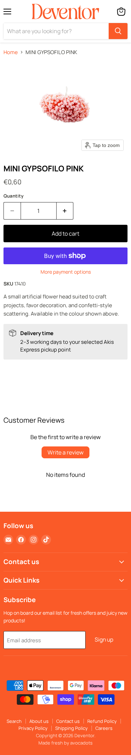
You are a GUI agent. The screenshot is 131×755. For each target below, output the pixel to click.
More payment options (66, 272)
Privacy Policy (33, 728)
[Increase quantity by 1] (65, 211)
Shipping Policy (71, 728)
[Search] (118, 31)
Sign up (104, 639)
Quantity (13, 196)
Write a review (65, 452)
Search (14, 721)
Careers (103, 728)
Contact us (68, 721)
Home (10, 52)
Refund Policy (102, 721)
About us (39, 721)
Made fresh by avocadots (65, 743)
